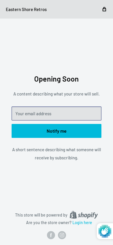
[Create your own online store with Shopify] (84, 215)
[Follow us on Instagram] (62, 235)
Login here (82, 222)
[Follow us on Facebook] (51, 235)
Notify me (57, 131)
